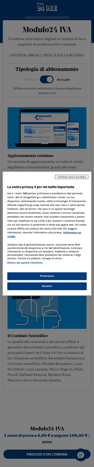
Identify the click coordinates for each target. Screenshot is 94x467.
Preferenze (47, 276)
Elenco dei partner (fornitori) (24, 262)
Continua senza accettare (71, 176)
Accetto (47, 286)
